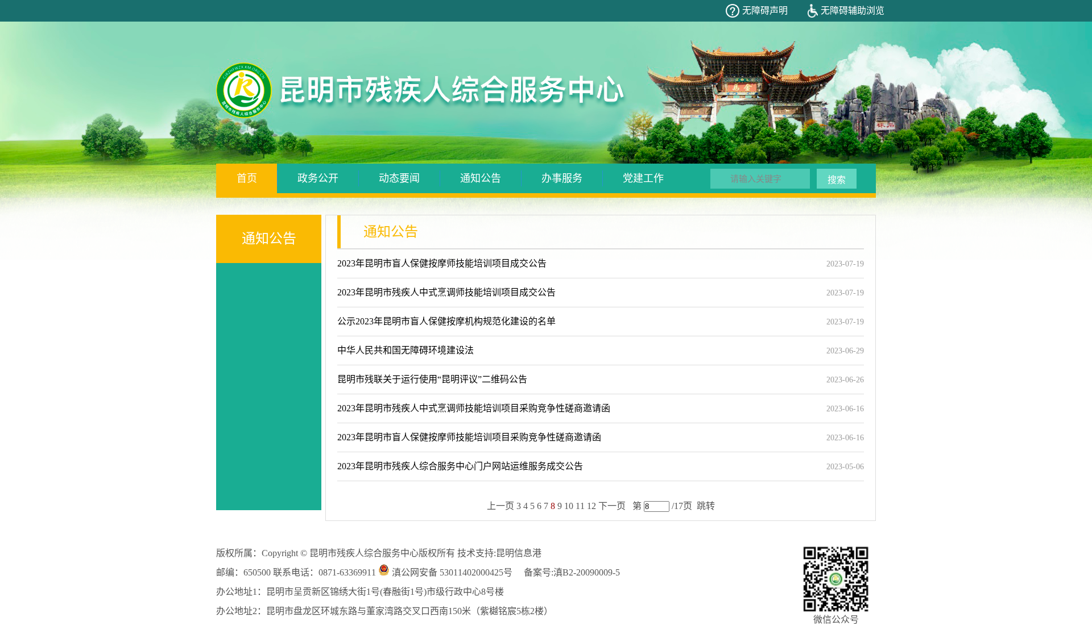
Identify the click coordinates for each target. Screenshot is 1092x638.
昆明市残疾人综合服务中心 (364, 553)
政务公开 (317, 178)
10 (568, 506)
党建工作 (643, 178)
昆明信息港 (518, 553)
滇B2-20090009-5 (586, 572)
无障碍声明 (765, 10)
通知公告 (480, 178)
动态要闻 (399, 178)
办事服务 (561, 178)
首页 (247, 178)
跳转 (706, 506)
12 (591, 506)
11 (580, 506)
